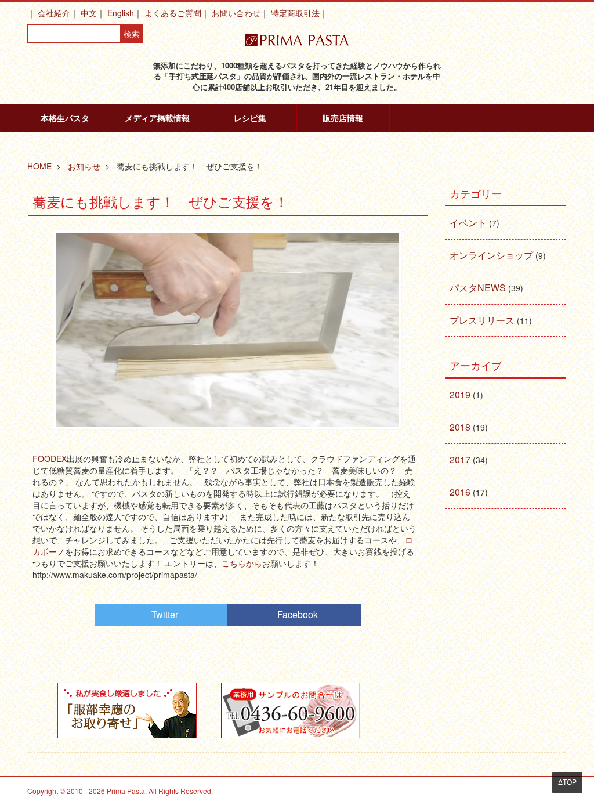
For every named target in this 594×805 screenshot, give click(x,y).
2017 (460, 459)
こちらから (242, 563)
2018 (460, 427)
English (120, 13)
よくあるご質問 (172, 13)
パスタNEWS (478, 287)
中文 (89, 13)
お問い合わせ (236, 13)
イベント (468, 222)
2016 (460, 492)
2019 (460, 394)
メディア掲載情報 (157, 118)
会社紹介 (54, 13)
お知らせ (84, 166)
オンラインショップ (491, 255)
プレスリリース (482, 320)
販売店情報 (343, 118)
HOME (39, 166)
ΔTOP (567, 782)
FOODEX (49, 458)
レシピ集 (250, 118)
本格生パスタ (65, 118)
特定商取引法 (295, 13)
